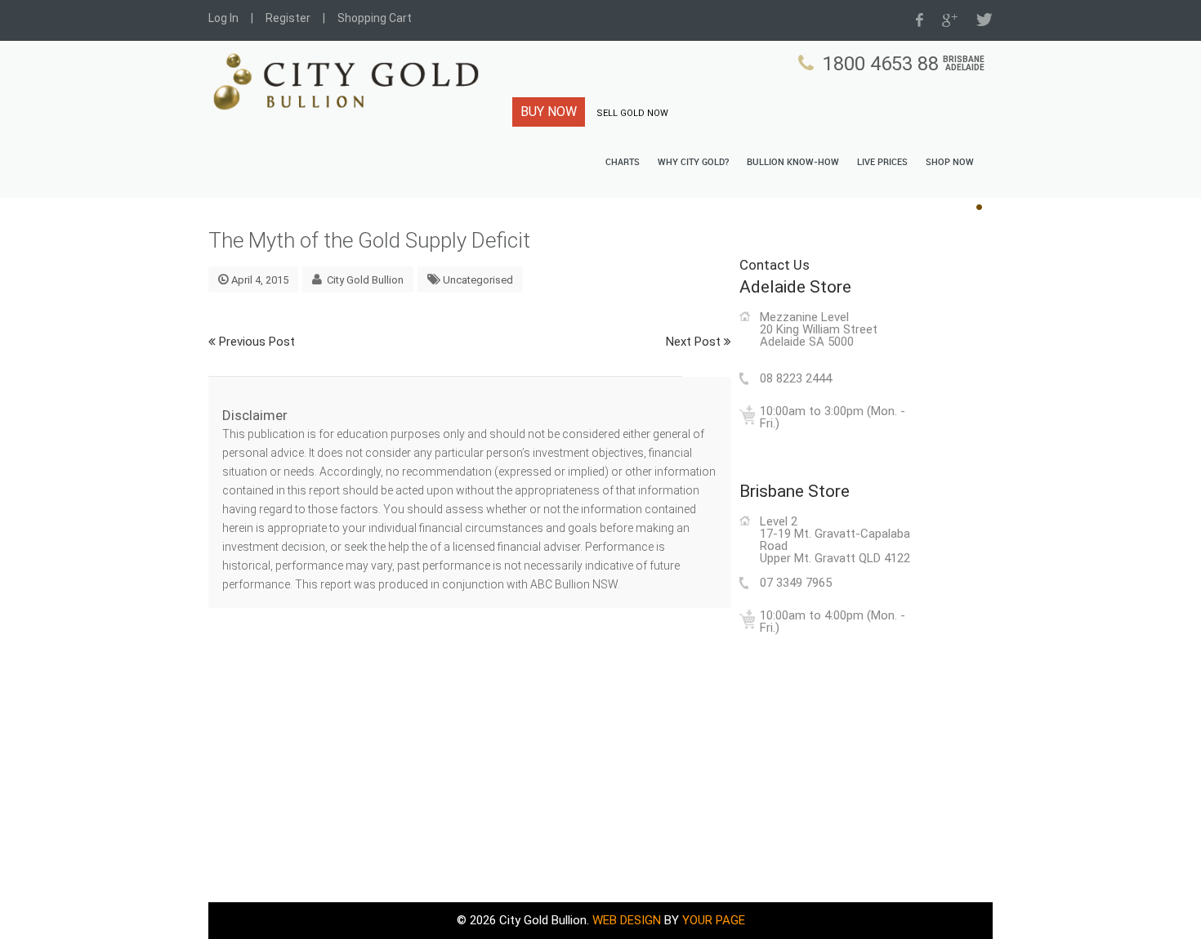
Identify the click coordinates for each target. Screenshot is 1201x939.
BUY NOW (548, 111)
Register (288, 18)
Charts (622, 163)
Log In (223, 18)
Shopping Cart (374, 18)
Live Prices (882, 163)
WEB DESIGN (626, 920)
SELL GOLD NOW (632, 113)
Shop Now (950, 163)
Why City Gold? (693, 163)
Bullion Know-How (793, 163)
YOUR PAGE (713, 920)
